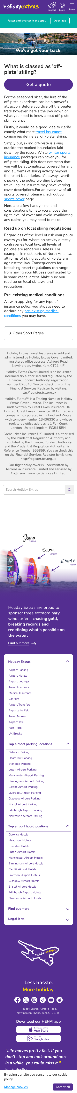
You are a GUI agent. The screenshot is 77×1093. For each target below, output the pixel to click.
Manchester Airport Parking (26, 775)
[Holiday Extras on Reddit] (59, 1000)
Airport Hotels (18, 676)
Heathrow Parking (20, 758)
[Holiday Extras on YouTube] (51, 1000)
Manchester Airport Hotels (26, 858)
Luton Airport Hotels (22, 852)
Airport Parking (18, 670)
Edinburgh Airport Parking (25, 810)
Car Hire (14, 699)
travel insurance (49, 131)
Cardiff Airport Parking (23, 787)
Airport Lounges (19, 681)
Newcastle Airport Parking (25, 816)
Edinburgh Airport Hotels (25, 892)
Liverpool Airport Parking (25, 793)
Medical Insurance (20, 693)
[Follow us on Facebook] (17, 1000)
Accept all (62, 1087)
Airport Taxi (16, 722)
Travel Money (17, 716)
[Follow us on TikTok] (43, 1000)
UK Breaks (15, 734)
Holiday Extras (20, 5)
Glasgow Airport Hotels (24, 881)
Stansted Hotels (19, 846)
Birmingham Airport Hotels (26, 863)
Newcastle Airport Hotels (25, 898)
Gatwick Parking (19, 752)
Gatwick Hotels (18, 835)
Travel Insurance (19, 687)
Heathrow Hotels (20, 840)
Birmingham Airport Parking (26, 781)
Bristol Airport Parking (23, 804)
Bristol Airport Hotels (22, 887)
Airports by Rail (19, 710)
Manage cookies (16, 1087)
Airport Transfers (19, 705)
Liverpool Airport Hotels (24, 875)
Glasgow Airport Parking (24, 799)
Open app (60, 21)
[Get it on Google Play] (38, 1038)
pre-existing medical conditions (31, 313)
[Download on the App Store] (38, 1029)
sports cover (14, 199)
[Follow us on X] (26, 1000)
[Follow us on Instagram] (34, 1000)
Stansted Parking (20, 764)
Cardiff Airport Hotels (23, 869)
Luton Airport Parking (23, 770)
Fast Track (15, 728)
